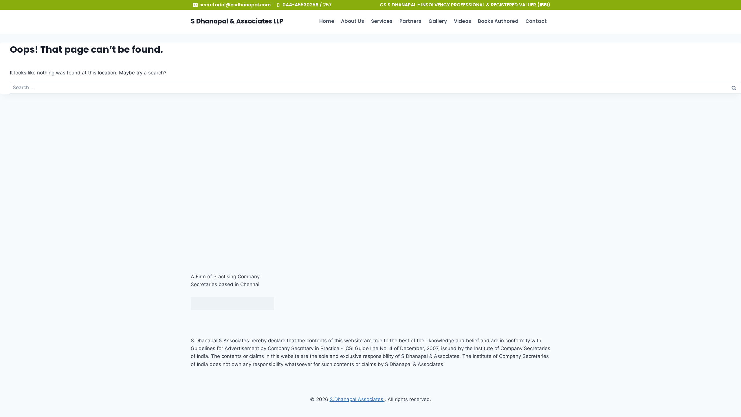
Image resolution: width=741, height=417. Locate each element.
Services (381, 21)
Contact (536, 21)
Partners (410, 21)
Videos (462, 21)
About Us (352, 21)
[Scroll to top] (724, 394)
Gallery (437, 21)
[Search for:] (375, 87)
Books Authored (498, 21)
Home (326, 21)
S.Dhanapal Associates (357, 399)
